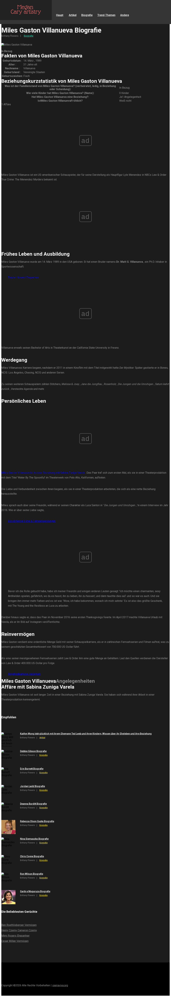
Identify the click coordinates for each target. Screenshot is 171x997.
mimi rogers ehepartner (15, 935)
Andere (124, 15)
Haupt (59, 15)
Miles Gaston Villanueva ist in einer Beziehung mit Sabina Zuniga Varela (43, 472)
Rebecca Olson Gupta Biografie (37, 821)
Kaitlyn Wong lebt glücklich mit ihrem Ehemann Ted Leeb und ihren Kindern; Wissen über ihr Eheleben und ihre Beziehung (86, 733)
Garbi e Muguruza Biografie (35, 891)
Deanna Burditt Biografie (33, 803)
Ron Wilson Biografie (31, 874)
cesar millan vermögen (15, 941)
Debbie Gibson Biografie (33, 751)
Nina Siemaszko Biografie (34, 838)
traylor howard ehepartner (23, 277)
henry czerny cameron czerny (19, 930)
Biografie (87, 15)
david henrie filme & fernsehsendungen (32, 521)
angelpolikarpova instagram (24, 673)
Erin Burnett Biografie (31, 768)
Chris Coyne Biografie (32, 856)
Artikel (72, 15)
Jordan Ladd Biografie (32, 786)
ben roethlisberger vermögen (19, 925)
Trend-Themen (106, 15)
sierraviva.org (60, 985)
